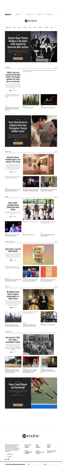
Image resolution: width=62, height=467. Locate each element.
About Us (27, 450)
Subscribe (46, 27)
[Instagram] (6, 459)
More (56, 67)
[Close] (61, 463)
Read (18, 58)
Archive (37, 450)
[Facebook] (5, 459)
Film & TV (25, 27)
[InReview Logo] (31, 21)
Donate (51, 27)
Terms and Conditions (51, 450)
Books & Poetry (8, 27)
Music (30, 27)
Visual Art (40, 27)
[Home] (10, 14)
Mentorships (49, 452)
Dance (14, 27)
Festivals (19, 27)
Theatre (35, 27)
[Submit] (56, 464)
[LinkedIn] (8, 459)
